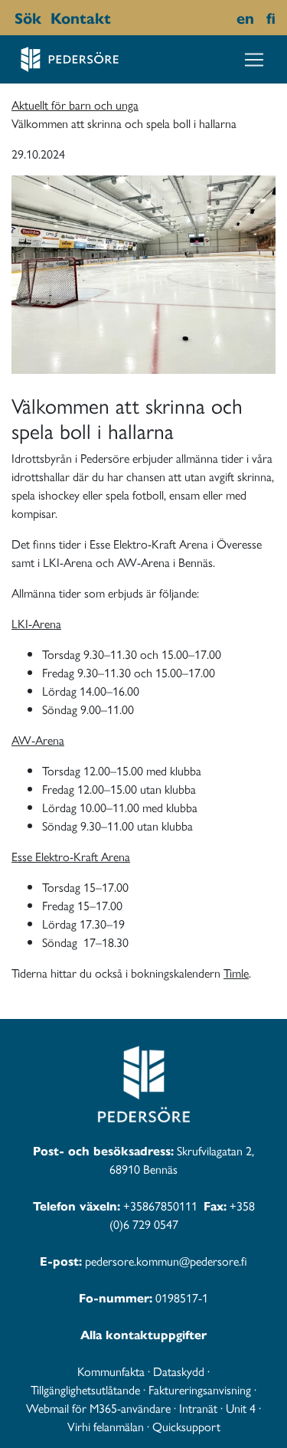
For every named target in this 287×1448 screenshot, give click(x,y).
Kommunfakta (111, 1371)
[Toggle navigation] (254, 59)
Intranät (198, 1408)
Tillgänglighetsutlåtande (85, 1389)
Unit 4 (241, 1408)
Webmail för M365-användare (98, 1408)
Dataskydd (178, 1371)
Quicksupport (186, 1426)
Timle (236, 972)
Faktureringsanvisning (199, 1389)
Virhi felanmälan (105, 1426)
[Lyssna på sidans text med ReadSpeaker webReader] (118, 18)
